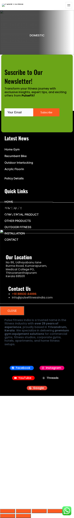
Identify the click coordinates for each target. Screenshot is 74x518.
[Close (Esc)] (55, 511)
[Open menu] (69, 5)
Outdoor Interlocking (18, 162)
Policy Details (14, 178)
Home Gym (12, 149)
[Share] (39, 511)
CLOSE (12, 310)
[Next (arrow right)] (23, 516)
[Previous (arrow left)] (7, 516)
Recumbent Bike (15, 156)
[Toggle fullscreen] (23, 511)
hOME (8, 202)
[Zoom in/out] (7, 511)
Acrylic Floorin (14, 169)
